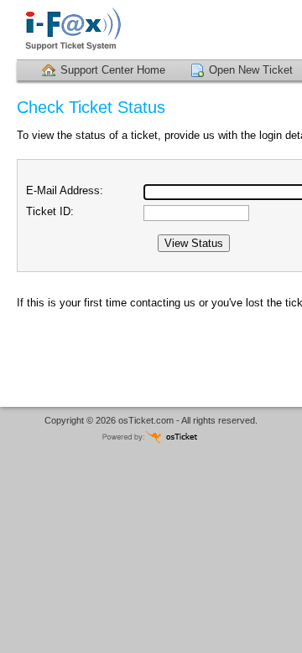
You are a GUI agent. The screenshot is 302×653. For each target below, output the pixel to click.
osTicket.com (146, 420)
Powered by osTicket (151, 436)
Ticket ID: (50, 211)
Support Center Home (112, 70)
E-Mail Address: (64, 190)
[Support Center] (109, 29)
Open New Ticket (251, 70)
